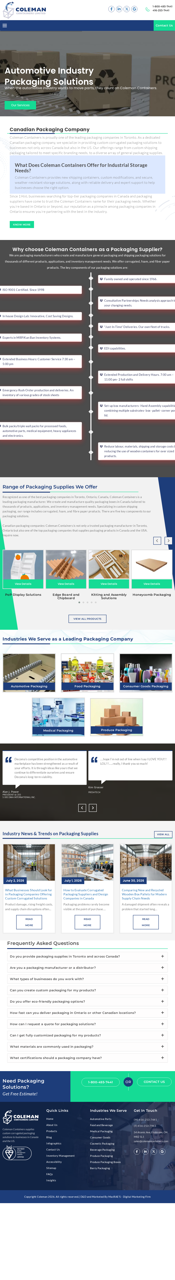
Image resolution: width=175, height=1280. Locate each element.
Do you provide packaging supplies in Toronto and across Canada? (65, 956)
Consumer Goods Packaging (145, 686)
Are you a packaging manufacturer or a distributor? (53, 968)
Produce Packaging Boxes (105, 1162)
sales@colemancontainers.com (151, 1141)
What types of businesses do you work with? (47, 979)
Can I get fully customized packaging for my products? (55, 1035)
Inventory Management (60, 1155)
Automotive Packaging (29, 686)
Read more (29, 922)
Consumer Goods (100, 1137)
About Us (51, 1124)
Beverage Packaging (102, 1149)
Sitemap (51, 1167)
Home (49, 1118)
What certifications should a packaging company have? (56, 1058)
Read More (29, 673)
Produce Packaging (116, 730)
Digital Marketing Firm (137, 1196)
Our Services (20, 105)
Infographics (53, 1143)
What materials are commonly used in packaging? (51, 1047)
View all (163, 834)
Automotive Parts (100, 1118)
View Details (23, 584)
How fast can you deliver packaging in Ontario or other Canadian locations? (73, 1013)
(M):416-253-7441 (145, 1119)
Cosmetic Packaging (102, 1143)
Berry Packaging (100, 1168)
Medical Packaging (58, 730)
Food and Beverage (101, 1125)
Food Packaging (87, 686)
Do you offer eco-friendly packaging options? (47, 1001)
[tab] (87, 956)
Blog (49, 1137)
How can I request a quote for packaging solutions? (53, 1024)
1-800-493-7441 (162, 6)
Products (51, 1131)
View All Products (87, 618)
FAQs (49, 1174)
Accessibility (54, 1161)
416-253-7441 (161, 10)
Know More (22, 224)
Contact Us (164, 25)
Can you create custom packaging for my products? (53, 990)
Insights (51, 1180)
